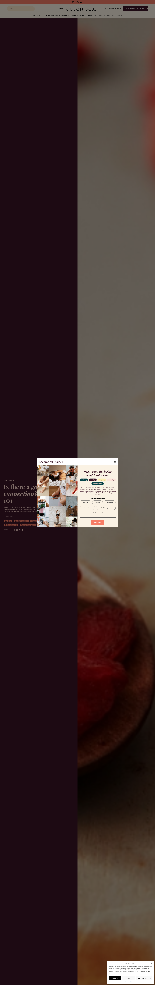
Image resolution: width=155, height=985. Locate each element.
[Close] (115, 461)
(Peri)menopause (97, 483)
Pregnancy (102, 480)
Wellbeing (84, 480)
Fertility (93, 480)
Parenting (111, 480)
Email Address (98, 513)
